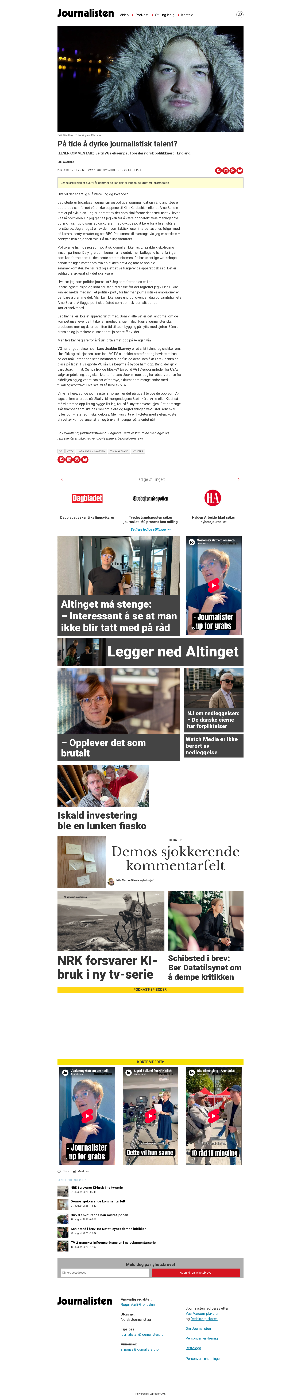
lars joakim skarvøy (91, 451)
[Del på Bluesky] (239, 170)
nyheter (138, 451)
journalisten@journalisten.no (142, 1334)
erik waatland (119, 451)
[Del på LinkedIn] (225, 170)
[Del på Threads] (232, 170)
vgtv (70, 451)
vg (61, 451)
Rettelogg (193, 1348)
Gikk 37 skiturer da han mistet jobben (99, 1215)
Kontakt (187, 15)
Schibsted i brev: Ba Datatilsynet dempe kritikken (108, 1229)
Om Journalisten (198, 1328)
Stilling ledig (164, 15)
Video (124, 15)
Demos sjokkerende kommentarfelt (98, 1201)
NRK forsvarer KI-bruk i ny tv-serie (97, 1188)
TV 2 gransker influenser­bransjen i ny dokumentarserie (113, 1243)
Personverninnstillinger (203, 1359)
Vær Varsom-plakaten (202, 1314)
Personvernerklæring (202, 1338)
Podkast (142, 15)
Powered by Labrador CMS (151, 1393)
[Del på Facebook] (218, 170)
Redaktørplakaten (204, 1319)
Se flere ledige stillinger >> (151, 529)
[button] (62, 479)
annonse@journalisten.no (140, 1349)
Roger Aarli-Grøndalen (138, 1304)
